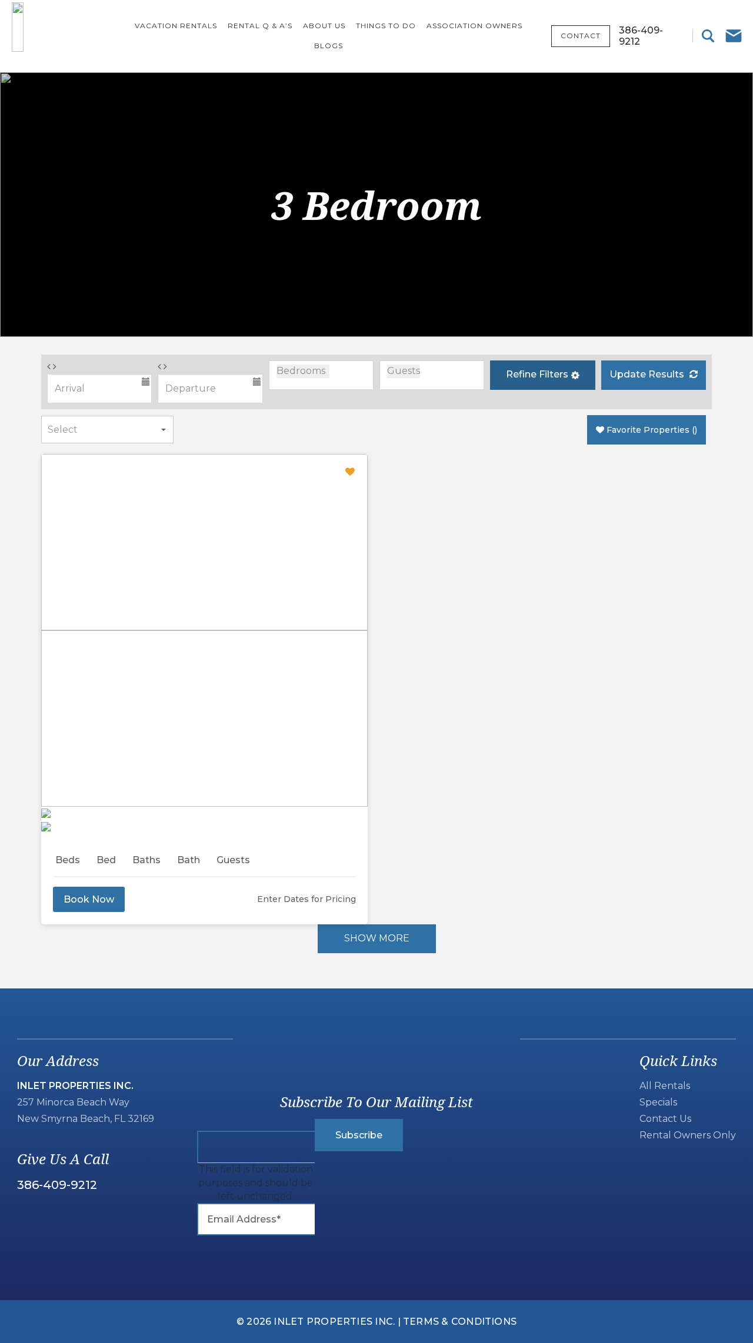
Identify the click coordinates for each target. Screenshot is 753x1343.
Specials (658, 1102)
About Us (324, 25)
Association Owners (474, 25)
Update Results (648, 374)
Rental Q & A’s (260, 25)
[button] (542, 375)
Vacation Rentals (176, 25)
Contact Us (665, 1118)
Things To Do (386, 25)
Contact (581, 35)
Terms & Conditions (460, 1321)
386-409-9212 (57, 1185)
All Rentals (664, 1085)
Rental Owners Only (687, 1135)
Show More (376, 938)
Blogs (328, 45)
